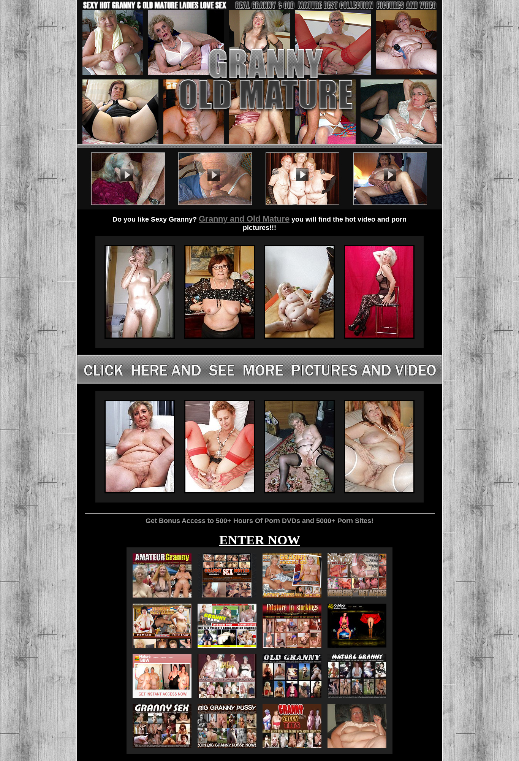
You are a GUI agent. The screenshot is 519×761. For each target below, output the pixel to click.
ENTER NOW (259, 540)
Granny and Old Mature (244, 219)
